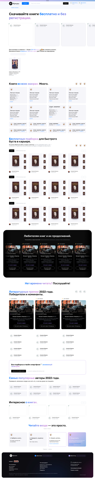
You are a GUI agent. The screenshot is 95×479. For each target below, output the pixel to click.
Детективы (13, 97)
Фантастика (14, 94)
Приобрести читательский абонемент (75, 444)
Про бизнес (42, 468)
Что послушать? (44, 462)
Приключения (14, 95)
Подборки (11, 467)
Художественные (43, 465)
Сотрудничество (74, 465)
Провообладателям (75, 464)
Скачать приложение (54, 443)
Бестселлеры (12, 466)
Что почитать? (12, 464)
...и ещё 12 (22, 124)
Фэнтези (13, 99)
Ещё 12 (11, 101)
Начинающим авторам (76, 468)
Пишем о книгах (74, 470)
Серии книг (11, 470)
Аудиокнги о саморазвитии (46, 464)
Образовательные (44, 467)
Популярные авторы (13, 468)
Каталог (11, 461)
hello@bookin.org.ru (76, 462)
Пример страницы (14, 7)
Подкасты (42, 470)
